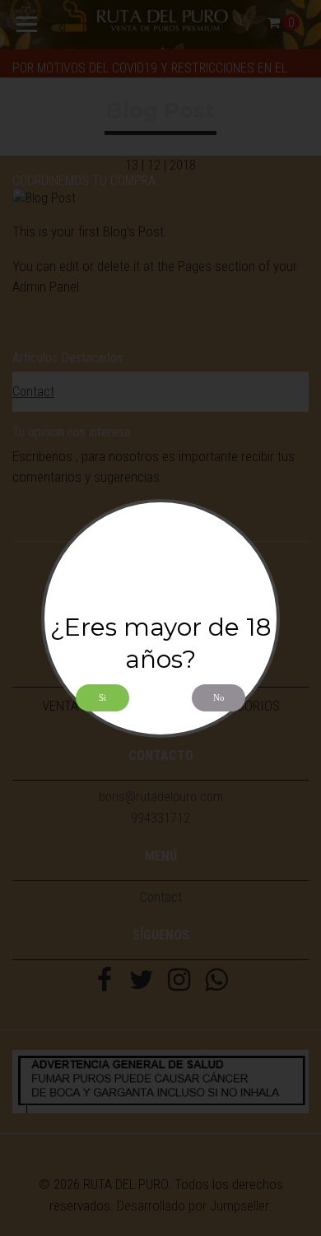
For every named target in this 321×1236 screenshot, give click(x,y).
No (219, 697)
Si (102, 697)
